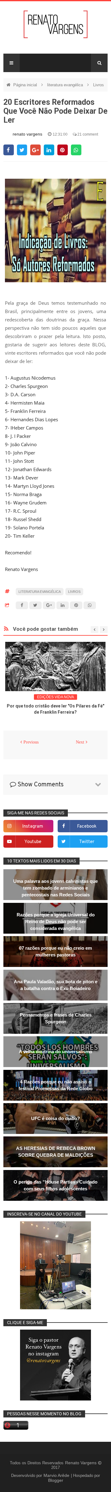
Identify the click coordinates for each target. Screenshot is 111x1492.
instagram (32, 826)
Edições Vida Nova (55, 697)
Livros (98, 85)
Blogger (55, 1480)
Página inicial (25, 85)
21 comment (87, 134)
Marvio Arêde (57, 1475)
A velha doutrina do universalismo (55, 1051)
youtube (32, 842)
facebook (87, 826)
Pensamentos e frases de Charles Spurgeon (56, 1018)
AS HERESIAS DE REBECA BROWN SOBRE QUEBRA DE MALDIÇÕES (55, 1152)
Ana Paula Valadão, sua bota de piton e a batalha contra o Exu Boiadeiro (55, 985)
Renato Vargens (81, 1462)
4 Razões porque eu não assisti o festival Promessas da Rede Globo (55, 1085)
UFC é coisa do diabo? (55, 1118)
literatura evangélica (65, 85)
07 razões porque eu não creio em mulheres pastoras (55, 951)
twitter (86, 842)
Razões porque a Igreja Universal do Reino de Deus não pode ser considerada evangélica (56, 921)
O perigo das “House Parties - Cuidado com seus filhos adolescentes (55, 1185)
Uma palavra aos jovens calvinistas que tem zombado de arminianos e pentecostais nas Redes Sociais (55, 887)
